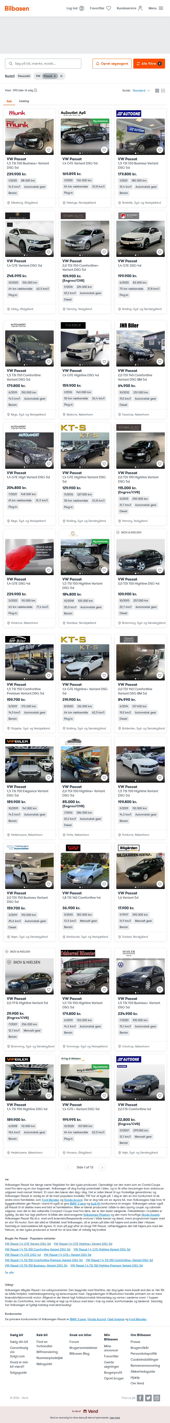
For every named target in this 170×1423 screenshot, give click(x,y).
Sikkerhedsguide (143, 1371)
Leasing (24, 101)
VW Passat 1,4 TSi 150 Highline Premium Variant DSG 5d (106, 1266)
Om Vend (137, 1383)
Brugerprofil (113, 1372)
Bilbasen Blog (79, 1353)
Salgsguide (18, 1372)
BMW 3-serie (78, 1204)
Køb (9, 101)
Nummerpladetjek (49, 1358)
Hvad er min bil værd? (19, 1364)
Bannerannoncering (145, 1365)
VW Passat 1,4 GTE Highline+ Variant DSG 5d (83, 1244)
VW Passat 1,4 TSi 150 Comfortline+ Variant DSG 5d (119, 1260)
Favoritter (111, 1356)
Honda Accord (73, 1200)
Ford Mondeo (50, 1200)
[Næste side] (102, 1167)
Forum (74, 1342)
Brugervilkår (140, 1348)
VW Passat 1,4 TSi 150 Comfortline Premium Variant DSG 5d (44, 1260)
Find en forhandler (44, 1344)
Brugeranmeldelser (83, 1348)
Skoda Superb (150, 1215)
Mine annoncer (111, 1348)
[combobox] (43, 64)
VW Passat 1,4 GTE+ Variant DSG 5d (67, 1255)
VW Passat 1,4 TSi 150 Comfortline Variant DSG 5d (37, 1249)
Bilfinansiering (47, 1352)
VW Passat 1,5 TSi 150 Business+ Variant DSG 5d (36, 1266)
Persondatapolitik (144, 1353)
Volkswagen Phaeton (96, 1215)
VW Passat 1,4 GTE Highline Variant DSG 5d (102, 1249)
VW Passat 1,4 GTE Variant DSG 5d (28, 1244)
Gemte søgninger (111, 1364)
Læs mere (115, 1417)
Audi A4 (96, 1204)
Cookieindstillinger (144, 1359)
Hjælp (135, 1377)
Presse (135, 1342)
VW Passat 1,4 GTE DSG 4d (23, 1255)
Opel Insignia (115, 1319)
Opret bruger (114, 1378)
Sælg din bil (19, 1342)
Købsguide (44, 1364)
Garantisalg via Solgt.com (19, 1352)
